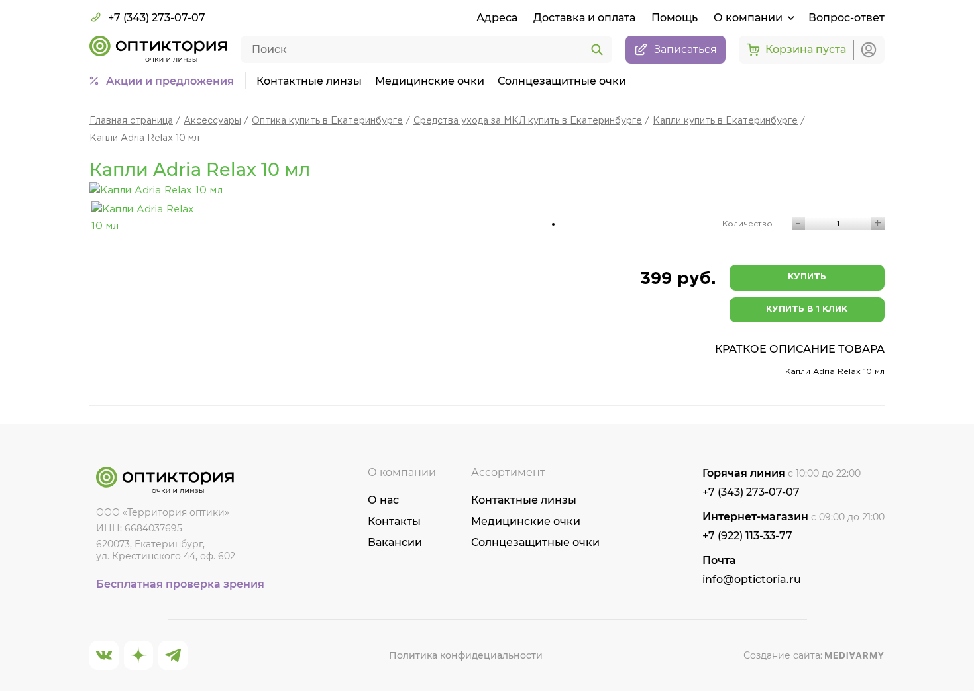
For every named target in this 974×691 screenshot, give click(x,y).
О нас (383, 500)
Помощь (674, 17)
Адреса (496, 17)
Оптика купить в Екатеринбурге (327, 121)
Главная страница (131, 121)
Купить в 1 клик (806, 309)
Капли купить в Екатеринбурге (725, 121)
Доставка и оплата (584, 17)
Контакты (394, 521)
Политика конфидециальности (466, 655)
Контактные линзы (309, 81)
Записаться (685, 49)
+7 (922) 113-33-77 (747, 536)
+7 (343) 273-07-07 (156, 17)
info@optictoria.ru (751, 579)
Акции (170, 81)
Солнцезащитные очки (562, 81)
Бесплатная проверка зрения (180, 584)
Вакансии (395, 542)
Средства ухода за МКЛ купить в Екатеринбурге (527, 121)
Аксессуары (212, 121)
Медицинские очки (429, 81)
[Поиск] (597, 50)
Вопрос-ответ (846, 17)
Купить (807, 277)
